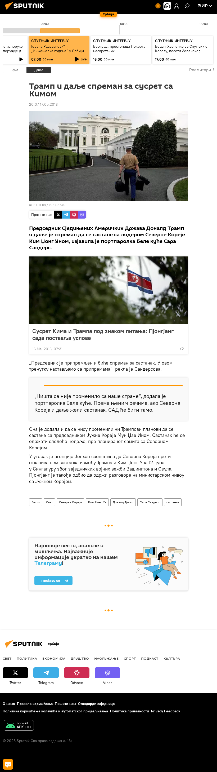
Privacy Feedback (165, 711)
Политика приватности (129, 711)
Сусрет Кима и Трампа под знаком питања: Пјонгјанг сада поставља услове (103, 334)
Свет (49, 502)
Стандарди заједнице (96, 703)
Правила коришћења (35, 703)
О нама (9, 703)
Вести (35, 502)
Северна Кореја (70, 502)
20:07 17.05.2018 (43, 104)
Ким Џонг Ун (97, 502)
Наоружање (106, 658)
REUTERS (39, 205)
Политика (27, 658)
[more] (182, 348)
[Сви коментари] (8, 764)
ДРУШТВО (80, 658)
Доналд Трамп (123, 502)
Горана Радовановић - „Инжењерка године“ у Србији (57, 48)
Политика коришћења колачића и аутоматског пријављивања (55, 711)
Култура (172, 658)
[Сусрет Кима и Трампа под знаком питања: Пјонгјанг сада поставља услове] (108, 290)
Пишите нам (65, 703)
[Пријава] (176, 6)
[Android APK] (19, 726)
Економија (53, 658)
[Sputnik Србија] (26, 10)
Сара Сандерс (150, 502)
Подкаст (149, 658)
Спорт (130, 658)
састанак (172, 502)
